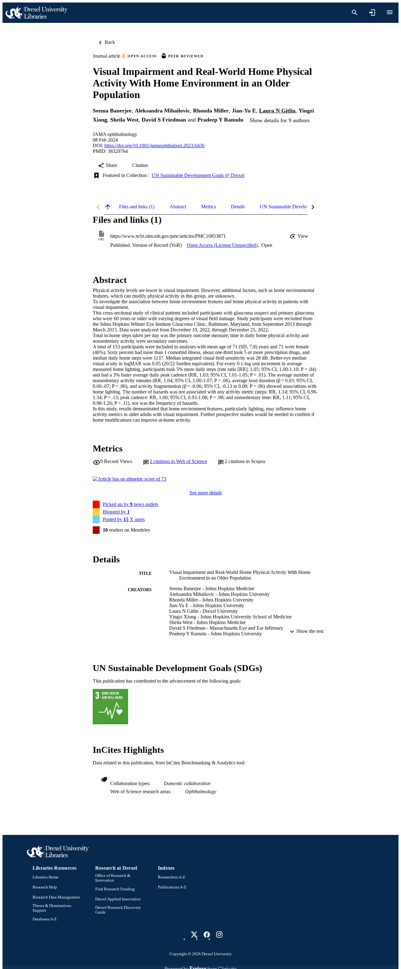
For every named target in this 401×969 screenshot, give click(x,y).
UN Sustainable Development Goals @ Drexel (198, 175)
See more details (206, 492)
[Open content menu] (389, 12)
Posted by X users (124, 519)
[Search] (354, 12)
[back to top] (108, 207)
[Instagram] (219, 934)
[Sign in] (372, 12)
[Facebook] (206, 934)
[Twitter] (194, 934)
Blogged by (116, 511)
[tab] (137, 206)
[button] (299, 236)
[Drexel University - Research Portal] (36, 13)
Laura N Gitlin (277, 110)
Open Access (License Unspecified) (222, 245)
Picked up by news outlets (130, 504)
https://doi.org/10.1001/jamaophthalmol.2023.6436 (154, 145)
